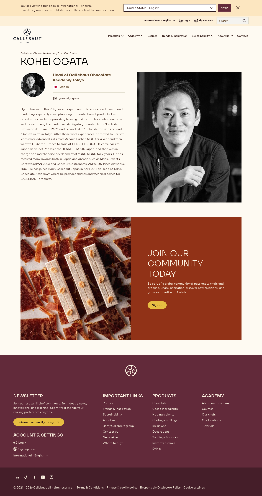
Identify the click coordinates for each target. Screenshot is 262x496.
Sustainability (112, 414)
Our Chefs (70, 53)
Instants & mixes (163, 443)
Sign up (157, 305)
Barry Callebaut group (118, 426)
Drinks (156, 448)
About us (109, 420)
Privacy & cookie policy (122, 487)
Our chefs (209, 414)
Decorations (160, 431)
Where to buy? (113, 443)
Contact (242, 36)
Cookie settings (194, 487)
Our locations (211, 420)
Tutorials (208, 426)
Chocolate (159, 403)
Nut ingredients (163, 414)
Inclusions (159, 426)
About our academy (215, 403)
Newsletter (110, 437)
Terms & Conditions (90, 487)
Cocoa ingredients (165, 409)
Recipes (152, 36)
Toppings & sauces (165, 437)
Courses (207, 409)
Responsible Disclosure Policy (160, 487)
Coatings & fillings (165, 420)
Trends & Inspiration (174, 36)
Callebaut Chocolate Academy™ (39, 53)
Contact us (110, 431)
